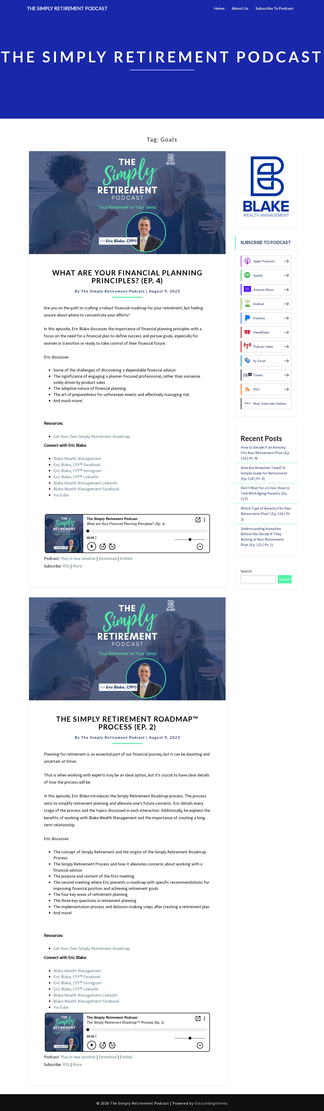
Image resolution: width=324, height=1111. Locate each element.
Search (246, 571)
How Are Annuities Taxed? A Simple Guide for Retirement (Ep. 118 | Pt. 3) (264, 473)
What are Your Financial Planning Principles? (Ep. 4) (127, 276)
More (77, 566)
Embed (126, 558)
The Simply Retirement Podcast (113, 291)
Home (219, 8)
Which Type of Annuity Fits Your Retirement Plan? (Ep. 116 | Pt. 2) (266, 513)
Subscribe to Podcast (274, 8)
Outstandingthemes (211, 1103)
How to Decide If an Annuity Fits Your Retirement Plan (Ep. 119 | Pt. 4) (265, 452)
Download (108, 558)
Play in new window (78, 558)
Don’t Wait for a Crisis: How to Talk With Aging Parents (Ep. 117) (265, 493)
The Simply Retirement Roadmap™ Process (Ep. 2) (127, 723)
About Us (240, 8)
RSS (66, 566)
